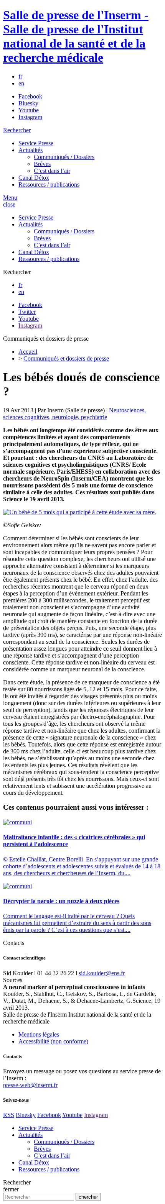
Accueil (27, 351)
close (9, 204)
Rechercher (17, 130)
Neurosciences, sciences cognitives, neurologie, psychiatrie (74, 413)
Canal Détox (33, 177)
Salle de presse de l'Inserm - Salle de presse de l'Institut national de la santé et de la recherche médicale (75, 36)
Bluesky (28, 103)
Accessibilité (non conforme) (53, 1041)
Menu (10, 197)
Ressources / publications (48, 184)
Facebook (30, 96)
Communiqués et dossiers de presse (66, 358)
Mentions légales (38, 1034)
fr (20, 76)
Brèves (42, 164)
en (21, 83)
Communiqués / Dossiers (64, 157)
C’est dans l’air (52, 170)
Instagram (30, 117)
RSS (8, 1115)
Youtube (28, 110)
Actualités (30, 150)
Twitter (27, 311)
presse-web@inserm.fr (30, 1085)
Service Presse (35, 143)
